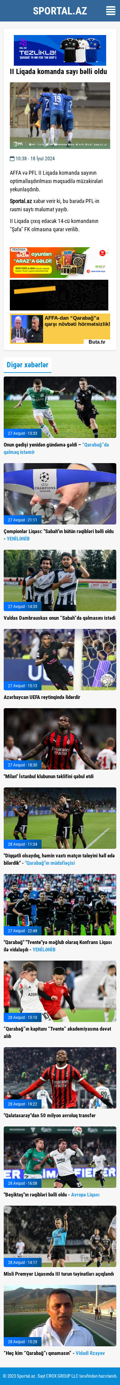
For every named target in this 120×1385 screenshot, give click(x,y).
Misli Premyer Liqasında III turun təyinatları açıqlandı (59, 1274)
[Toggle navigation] (110, 10)
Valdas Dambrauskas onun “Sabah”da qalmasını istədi (59, 618)
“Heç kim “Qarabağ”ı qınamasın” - (54, 1353)
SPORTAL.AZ (60, 11)
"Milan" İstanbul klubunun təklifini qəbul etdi (49, 776)
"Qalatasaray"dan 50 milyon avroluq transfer (50, 1115)
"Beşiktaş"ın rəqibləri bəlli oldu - (51, 1195)
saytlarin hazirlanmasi (35, 240)
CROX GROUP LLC (62, 1376)
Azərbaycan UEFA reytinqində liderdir (42, 697)
